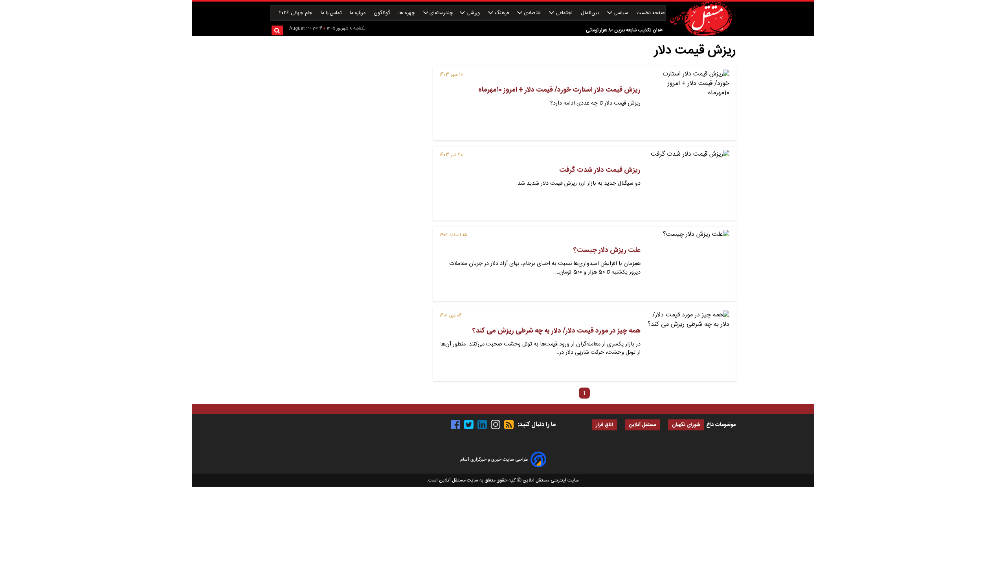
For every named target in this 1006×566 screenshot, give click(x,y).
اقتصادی (532, 13)
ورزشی (473, 13)
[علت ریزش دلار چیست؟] (688, 264)
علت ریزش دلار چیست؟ (607, 250)
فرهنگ (501, 13)
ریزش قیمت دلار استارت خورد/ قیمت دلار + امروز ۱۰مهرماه (559, 90)
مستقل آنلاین (642, 425)
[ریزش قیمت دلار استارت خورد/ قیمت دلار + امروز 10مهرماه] (688, 103)
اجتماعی (564, 13)
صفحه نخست (651, 13)
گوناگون (383, 13)
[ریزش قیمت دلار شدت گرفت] (688, 183)
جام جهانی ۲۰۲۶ (296, 13)
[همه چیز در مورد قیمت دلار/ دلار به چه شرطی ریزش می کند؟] (688, 344)
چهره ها (407, 13)
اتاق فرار (604, 425)
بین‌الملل (590, 13)
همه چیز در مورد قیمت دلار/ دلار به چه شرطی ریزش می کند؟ (556, 331)
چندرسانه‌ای (440, 13)
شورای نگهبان (686, 425)
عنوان (658, 30)
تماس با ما (332, 13)
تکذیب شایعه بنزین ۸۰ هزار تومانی (618, 30)
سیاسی (621, 13)
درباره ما (358, 13)
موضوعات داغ (721, 425)
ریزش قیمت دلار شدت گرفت (600, 170)
